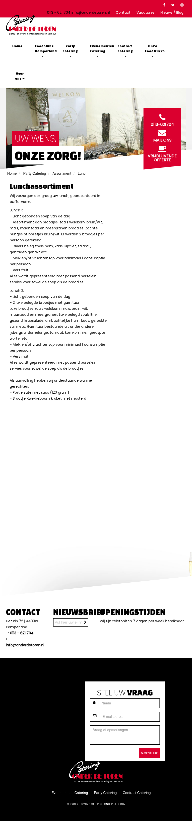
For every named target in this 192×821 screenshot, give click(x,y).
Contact (123, 12)
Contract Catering (125, 48)
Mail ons (162, 140)
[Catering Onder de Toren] (31, 25)
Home (17, 46)
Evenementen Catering (99, 48)
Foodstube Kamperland (44, 48)
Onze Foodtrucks (154, 48)
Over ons (19, 76)
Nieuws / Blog (172, 12)
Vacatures (145, 12)
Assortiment (61, 173)
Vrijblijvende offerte (162, 158)
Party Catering (70, 48)
